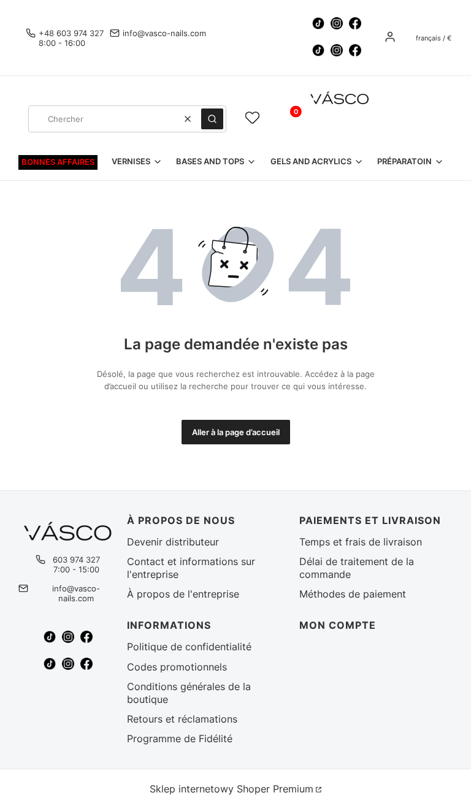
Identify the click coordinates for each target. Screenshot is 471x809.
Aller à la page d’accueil (236, 432)
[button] (212, 118)
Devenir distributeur (173, 542)
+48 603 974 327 (71, 33)
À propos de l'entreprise (183, 594)
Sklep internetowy (231, 789)
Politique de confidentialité (189, 646)
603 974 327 (76, 559)
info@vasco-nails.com (164, 33)
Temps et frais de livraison (360, 542)
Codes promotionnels (177, 667)
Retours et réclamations (182, 719)
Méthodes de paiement (352, 594)
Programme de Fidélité (179, 738)
